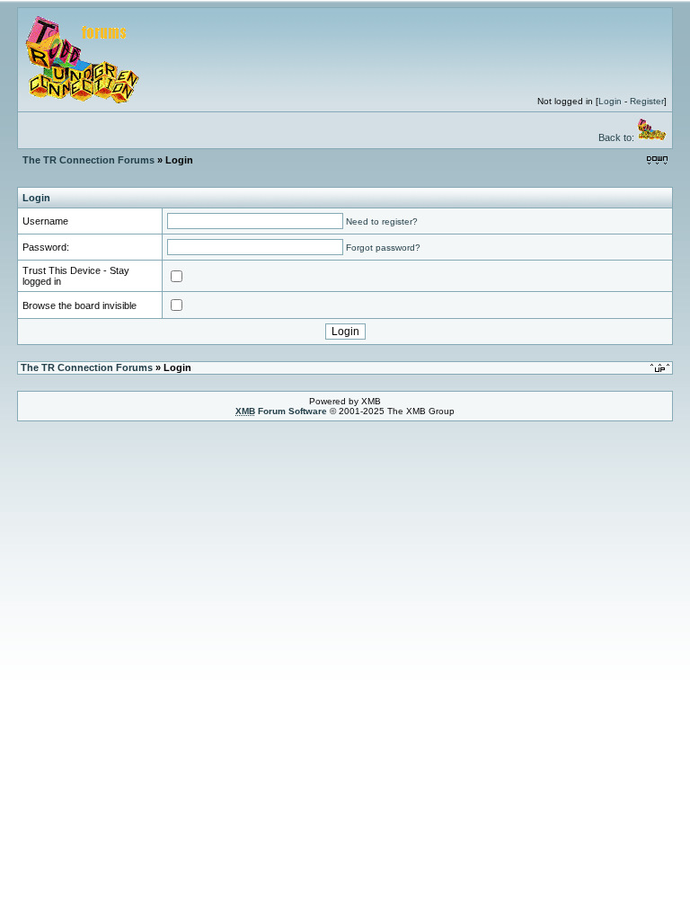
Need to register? (382, 221)
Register (647, 101)
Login (610, 101)
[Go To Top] (661, 367)
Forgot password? (383, 247)
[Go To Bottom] (657, 159)
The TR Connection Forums (88, 160)
